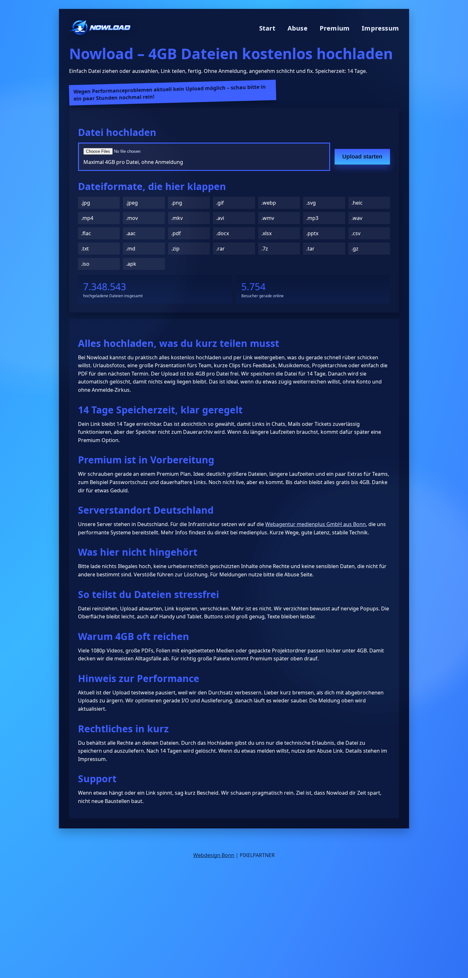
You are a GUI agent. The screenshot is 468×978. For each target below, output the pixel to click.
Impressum (380, 28)
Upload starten (362, 156)
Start (267, 28)
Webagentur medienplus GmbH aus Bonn (315, 524)
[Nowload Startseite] (100, 28)
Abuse (297, 28)
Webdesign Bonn (213, 855)
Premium (335, 28)
